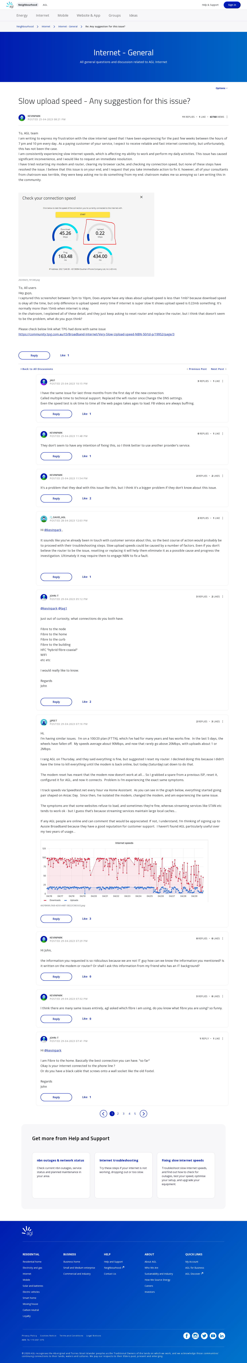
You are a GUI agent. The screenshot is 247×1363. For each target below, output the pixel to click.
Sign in (232, 4)
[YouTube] (213, 1336)
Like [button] (63, 355)
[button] (227, 116)
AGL (45, 4)
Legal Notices (93, 1335)
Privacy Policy (29, 1335)
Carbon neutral (31, 1310)
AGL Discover (192, 1273)
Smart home (29, 1297)
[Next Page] (143, 1113)
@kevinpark (52, 530)
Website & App (88, 15)
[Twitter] (204, 1336)
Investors (150, 1291)
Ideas (133, 15)
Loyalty (27, 1316)
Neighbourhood (27, 4)
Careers (149, 1285)
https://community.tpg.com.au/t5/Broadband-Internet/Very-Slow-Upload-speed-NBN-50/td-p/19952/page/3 (96, 334)
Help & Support (210, 4)
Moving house (30, 1303)
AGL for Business (194, 1267)
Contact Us (110, 1273)
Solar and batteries (33, 1285)
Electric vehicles (31, 1291)
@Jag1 (62, 608)
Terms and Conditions (71, 1335)
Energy (22, 15)
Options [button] (220, 88)
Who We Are (151, 1267)
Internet (42, 15)
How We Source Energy (157, 1279)
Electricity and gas (32, 1267)
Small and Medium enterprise (79, 1267)
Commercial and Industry (77, 1273)
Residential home (32, 1261)
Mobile (63, 15)
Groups (115, 15)
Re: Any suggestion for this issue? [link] (105, 26)
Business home (71, 1261)
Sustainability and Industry (159, 1273)
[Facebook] (186, 1336)
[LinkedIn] (221, 1336)
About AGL (150, 1261)
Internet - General (67, 26)
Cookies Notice (48, 1335)
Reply (34, 355)
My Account (191, 1261)
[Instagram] (195, 1336)
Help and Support (113, 1261)
